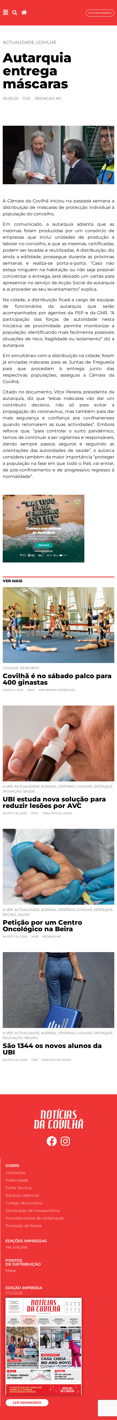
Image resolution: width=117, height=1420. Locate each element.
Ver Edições (16, 1247)
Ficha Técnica (18, 1187)
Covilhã (46, 42)
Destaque (103, 786)
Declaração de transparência (33, 1210)
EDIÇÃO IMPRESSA (23, 1287)
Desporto (29, 668)
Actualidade (19, 42)
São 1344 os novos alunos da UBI (52, 1049)
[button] (14, 12)
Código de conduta (24, 1203)
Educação (13, 1038)
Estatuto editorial (22, 1195)
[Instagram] (65, 1141)
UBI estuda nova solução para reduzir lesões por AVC (54, 802)
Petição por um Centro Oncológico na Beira (42, 925)
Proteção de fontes (24, 1225)
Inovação (12, 791)
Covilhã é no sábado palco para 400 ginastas (57, 679)
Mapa (10, 1270)
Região (9, 915)
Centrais (66, 786)
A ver (8, 786)
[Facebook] (51, 1141)
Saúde (29, 791)
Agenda (48, 786)
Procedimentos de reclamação (35, 1218)
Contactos (15, 1172)
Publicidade (17, 1180)
